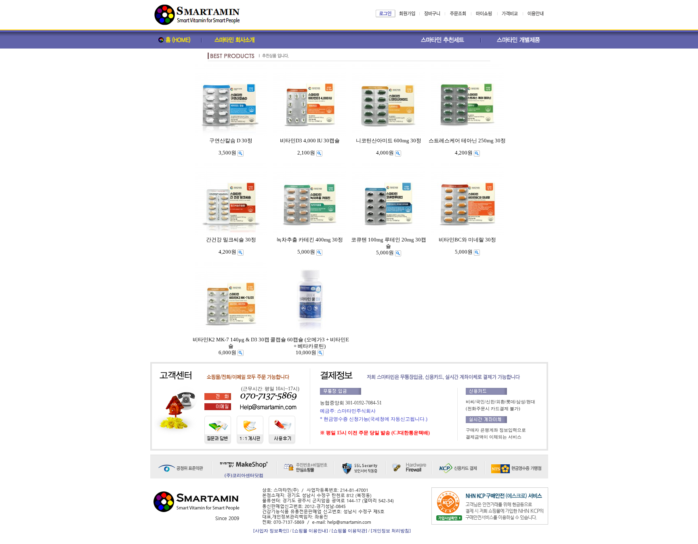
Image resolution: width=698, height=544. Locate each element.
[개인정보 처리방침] (391, 530)
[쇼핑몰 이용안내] (310, 530)
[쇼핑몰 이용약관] (349, 530)
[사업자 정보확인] (271, 530)
